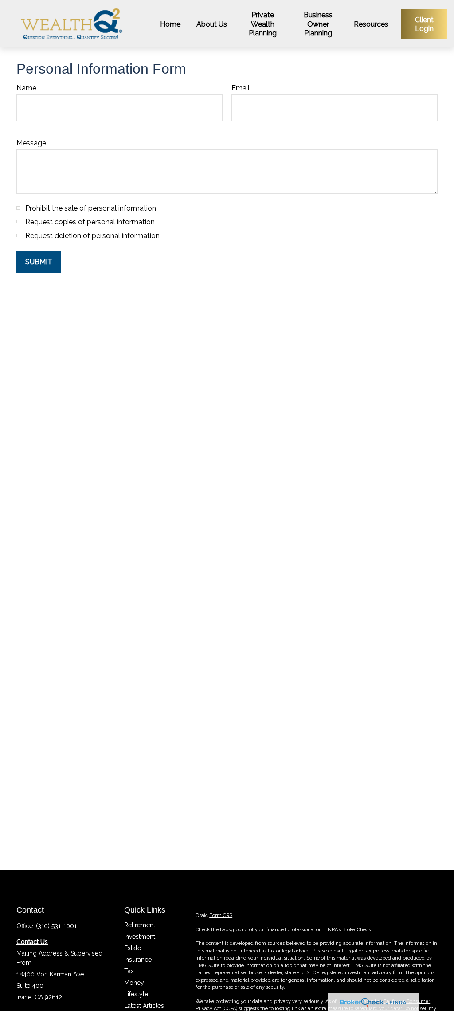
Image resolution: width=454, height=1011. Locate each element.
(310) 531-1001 (56, 925)
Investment (139, 936)
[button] (170, 23)
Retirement (139, 925)
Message (31, 143)
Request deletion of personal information (92, 235)
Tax (129, 971)
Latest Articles (144, 1005)
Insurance (138, 959)
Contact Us (32, 941)
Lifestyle (136, 994)
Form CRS (220, 915)
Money (134, 982)
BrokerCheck (356, 930)
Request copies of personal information (90, 222)
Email (240, 88)
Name (26, 88)
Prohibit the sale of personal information (90, 208)
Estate (132, 948)
